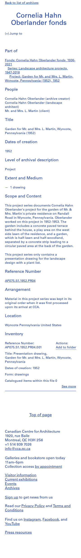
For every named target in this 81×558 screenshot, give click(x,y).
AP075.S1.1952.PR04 (20, 281)
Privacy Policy (33, 506)
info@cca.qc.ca (17, 449)
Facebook (51, 520)
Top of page (40, 415)
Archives (12, 488)
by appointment (48, 467)
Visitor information (20, 475)
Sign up (11, 497)
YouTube (12, 524)
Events (10, 484)
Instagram (32, 520)
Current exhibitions (21, 480)
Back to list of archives (21, 3)
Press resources (18, 532)
